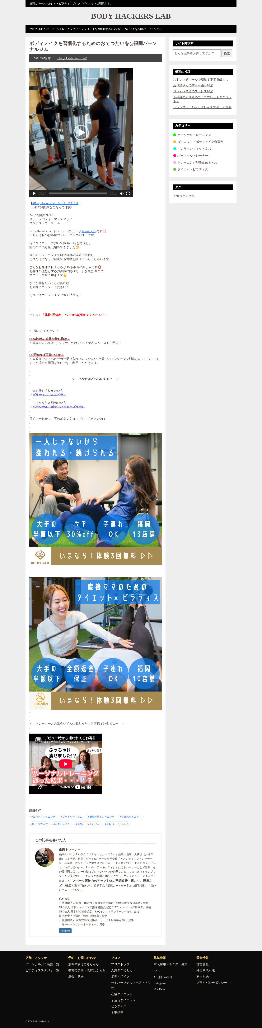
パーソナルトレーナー (192, 155)
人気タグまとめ (184, 196)
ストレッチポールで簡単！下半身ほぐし (200, 79)
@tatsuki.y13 (87, 231)
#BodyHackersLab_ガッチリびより (55, 203)
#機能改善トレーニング (101, 816)
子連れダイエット (123, 1000)
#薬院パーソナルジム (87, 824)
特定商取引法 (205, 970)
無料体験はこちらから (83, 964)
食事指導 (117, 1012)
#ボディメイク (62, 824)
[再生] (34, 193)
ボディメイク (120, 976)
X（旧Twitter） (164, 977)
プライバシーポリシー (211, 982)
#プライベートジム (71, 816)
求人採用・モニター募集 (170, 964)
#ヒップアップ (39, 824)
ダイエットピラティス (192, 169)
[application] (81, 132)
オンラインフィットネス (194, 148)
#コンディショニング (43, 816)
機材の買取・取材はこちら (86, 970)
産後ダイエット (122, 994)
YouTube (159, 989)
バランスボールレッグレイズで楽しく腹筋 (202, 107)
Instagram (65, 930)
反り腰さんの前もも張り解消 (193, 85)
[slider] (78, 193)
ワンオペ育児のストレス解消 (193, 91)
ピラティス (118, 1006)
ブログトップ (120, 964)
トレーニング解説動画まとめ (197, 162)
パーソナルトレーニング (72, 58)
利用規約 (202, 976)
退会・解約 (76, 976)
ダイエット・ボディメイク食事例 (200, 141)
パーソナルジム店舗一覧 (42, 964)
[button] (81, 132)
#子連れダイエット (130, 816)
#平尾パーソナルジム (117, 824)
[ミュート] (122, 193)
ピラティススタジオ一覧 (42, 970)
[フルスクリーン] (128, 193)
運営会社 (202, 964)
